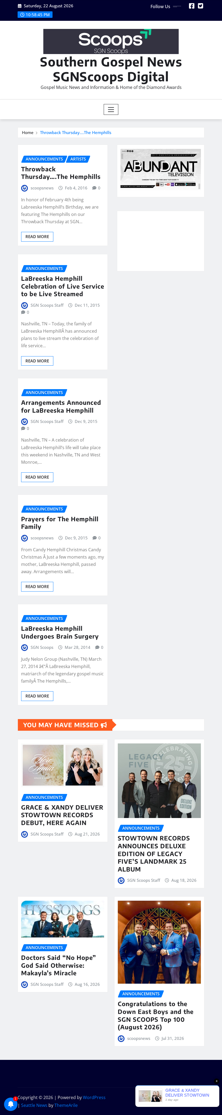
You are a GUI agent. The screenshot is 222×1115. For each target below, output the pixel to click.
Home (28, 132)
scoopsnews (42, 188)
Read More (37, 236)
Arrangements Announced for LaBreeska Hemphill (61, 406)
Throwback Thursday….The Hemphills (75, 132)
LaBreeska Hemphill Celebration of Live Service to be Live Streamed (62, 286)
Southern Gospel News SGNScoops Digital (111, 69)
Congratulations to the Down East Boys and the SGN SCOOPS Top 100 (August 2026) (156, 1015)
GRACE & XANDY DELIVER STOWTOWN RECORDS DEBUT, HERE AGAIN (62, 814)
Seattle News (34, 1105)
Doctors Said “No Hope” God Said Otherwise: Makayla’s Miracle (58, 965)
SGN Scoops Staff (47, 305)
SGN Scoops (42, 647)
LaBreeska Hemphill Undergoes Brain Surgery (60, 632)
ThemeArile (66, 1105)
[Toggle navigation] (111, 109)
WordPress (94, 1097)
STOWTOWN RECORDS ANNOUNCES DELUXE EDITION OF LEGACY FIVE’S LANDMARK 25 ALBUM (154, 853)
